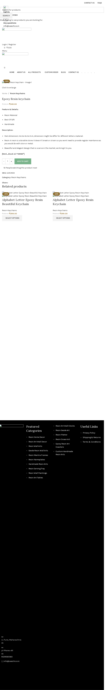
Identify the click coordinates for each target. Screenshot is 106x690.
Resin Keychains (9, 210)
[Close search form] (3, 3)
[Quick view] (5, 224)
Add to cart (22, 161)
